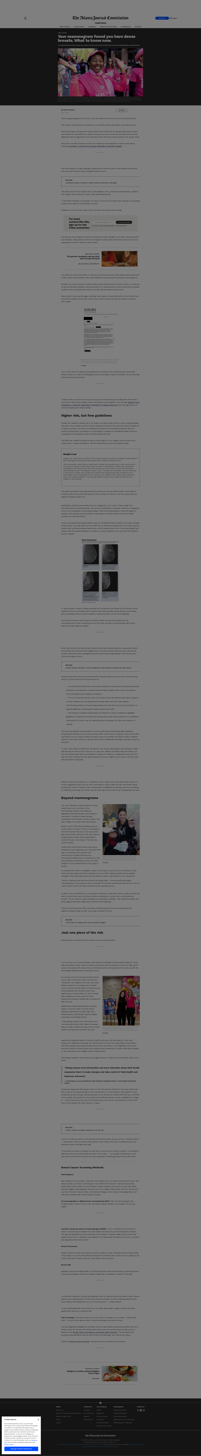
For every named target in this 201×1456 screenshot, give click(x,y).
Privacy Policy (8, 1444)
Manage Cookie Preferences (21, 1449)
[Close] (38, 1419)
